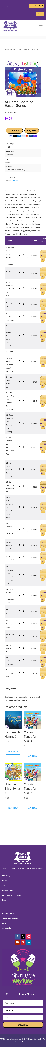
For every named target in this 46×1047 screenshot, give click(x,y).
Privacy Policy (8, 913)
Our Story (6, 876)
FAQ (4, 923)
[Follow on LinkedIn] (28, 942)
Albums (12, 49)
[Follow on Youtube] (17, 942)
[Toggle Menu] (41, 26)
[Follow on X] (23, 936)
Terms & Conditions (10, 918)
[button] (38, 63)
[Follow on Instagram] (28, 936)
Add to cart (14, 130)
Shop (4, 885)
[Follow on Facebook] (17, 936)
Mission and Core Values (12, 895)
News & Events (8, 890)
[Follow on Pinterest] (23, 942)
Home (7, 49)
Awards (5, 905)
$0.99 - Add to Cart (43, 256)
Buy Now (31, 130)
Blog (4, 900)
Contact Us (6, 928)
